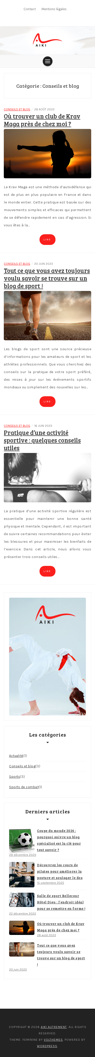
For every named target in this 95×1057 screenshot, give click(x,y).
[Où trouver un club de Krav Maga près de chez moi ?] (47, 153)
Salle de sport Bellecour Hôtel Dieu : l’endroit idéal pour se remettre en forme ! (61, 902)
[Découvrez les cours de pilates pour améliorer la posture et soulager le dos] (21, 874)
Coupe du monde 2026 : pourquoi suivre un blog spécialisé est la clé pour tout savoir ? (59, 840)
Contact (30, 9)
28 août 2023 (46, 935)
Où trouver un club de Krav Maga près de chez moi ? (42, 120)
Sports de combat (24, 787)
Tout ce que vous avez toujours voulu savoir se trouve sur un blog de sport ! (47, 278)
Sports (14, 777)
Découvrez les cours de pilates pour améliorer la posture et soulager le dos (60, 871)
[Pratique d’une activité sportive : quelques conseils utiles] (47, 477)
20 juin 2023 (18, 969)
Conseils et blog (17, 109)
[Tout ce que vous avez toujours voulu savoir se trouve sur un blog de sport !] (47, 315)
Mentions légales (54, 9)
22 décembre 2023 (22, 913)
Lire (47, 239)
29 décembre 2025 (22, 855)
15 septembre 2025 (50, 883)
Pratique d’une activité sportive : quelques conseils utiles (42, 440)
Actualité (16, 756)
